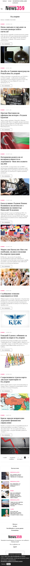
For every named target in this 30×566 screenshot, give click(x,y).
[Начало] (15, 8)
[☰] (1, 9)
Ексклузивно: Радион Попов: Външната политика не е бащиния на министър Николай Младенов (14, 206)
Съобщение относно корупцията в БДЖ (10, 294)
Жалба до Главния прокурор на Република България (15, 72)
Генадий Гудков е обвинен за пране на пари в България (14, 336)
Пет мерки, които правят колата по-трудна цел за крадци (16, 476)
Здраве (12, 509)
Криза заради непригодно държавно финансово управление (12, 420)
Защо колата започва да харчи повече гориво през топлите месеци (16, 503)
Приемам (3, 564)
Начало (5, 1)
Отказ (8, 564)
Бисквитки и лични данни (20, 1)
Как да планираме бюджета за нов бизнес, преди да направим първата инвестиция (15, 495)
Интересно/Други (14, 472)
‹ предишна (12, 457)
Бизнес (12, 490)
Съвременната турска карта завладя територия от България (14, 379)
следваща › (11, 459)
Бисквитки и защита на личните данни (11, 561)
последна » (20, 459)
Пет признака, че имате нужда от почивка (15, 485)
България (12, 19)
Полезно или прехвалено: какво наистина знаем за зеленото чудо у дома (16, 513)
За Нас (9, 1)
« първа (5, 457)
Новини (7, 19)
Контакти (15, 2)
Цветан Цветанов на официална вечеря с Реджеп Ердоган (14, 115)
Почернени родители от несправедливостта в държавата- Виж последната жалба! (14, 160)
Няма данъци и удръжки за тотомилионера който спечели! (13, 29)
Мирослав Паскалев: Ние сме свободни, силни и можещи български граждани (14, 251)
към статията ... (6, 44)
